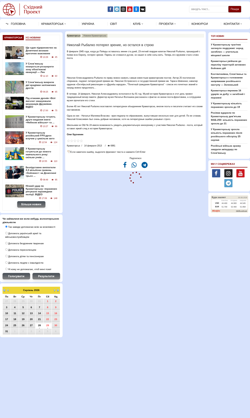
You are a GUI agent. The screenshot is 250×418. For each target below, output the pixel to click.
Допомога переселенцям (21, 249)
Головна (18, 24)
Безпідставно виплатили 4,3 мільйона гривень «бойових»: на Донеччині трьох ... (41, 171)
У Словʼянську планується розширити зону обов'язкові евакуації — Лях (40, 67)
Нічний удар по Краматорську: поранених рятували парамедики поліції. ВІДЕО (41, 190)
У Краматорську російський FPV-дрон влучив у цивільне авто (40, 135)
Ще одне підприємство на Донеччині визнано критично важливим (41, 50)
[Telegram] (144, 166)
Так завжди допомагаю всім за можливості (31, 226)
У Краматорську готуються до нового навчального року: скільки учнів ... (38, 152)
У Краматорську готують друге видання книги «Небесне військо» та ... (41, 119)
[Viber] (134, 166)
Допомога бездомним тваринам (25, 243)
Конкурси (199, 24)
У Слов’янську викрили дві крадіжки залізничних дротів (41, 85)
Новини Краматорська (95, 35)
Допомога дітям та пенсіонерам (25, 256)
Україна (88, 24)
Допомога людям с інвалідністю (25, 262)
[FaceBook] (125, 166)
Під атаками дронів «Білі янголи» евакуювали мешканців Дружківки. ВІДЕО (40, 102)
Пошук (235, 9)
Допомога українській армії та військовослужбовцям (23, 235)
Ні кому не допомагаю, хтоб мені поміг (29, 269)
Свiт (113, 24)
